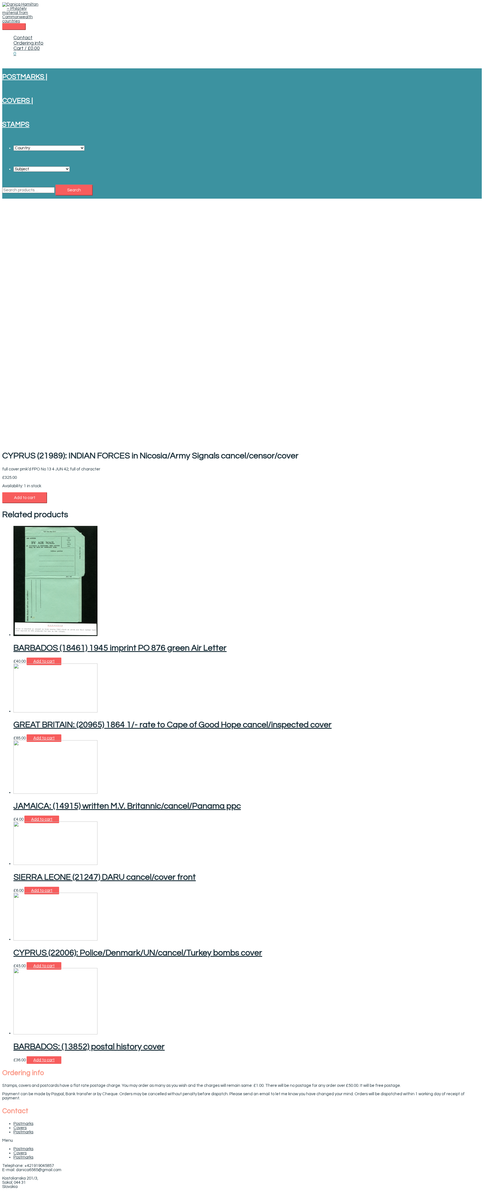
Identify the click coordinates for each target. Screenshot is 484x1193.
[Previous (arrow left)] (10, 596)
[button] (242, 1140)
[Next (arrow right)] (474, 596)
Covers (20, 1128)
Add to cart (24, 498)
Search (74, 190)
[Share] (465, 6)
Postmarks (23, 1124)
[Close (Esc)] (478, 6)
